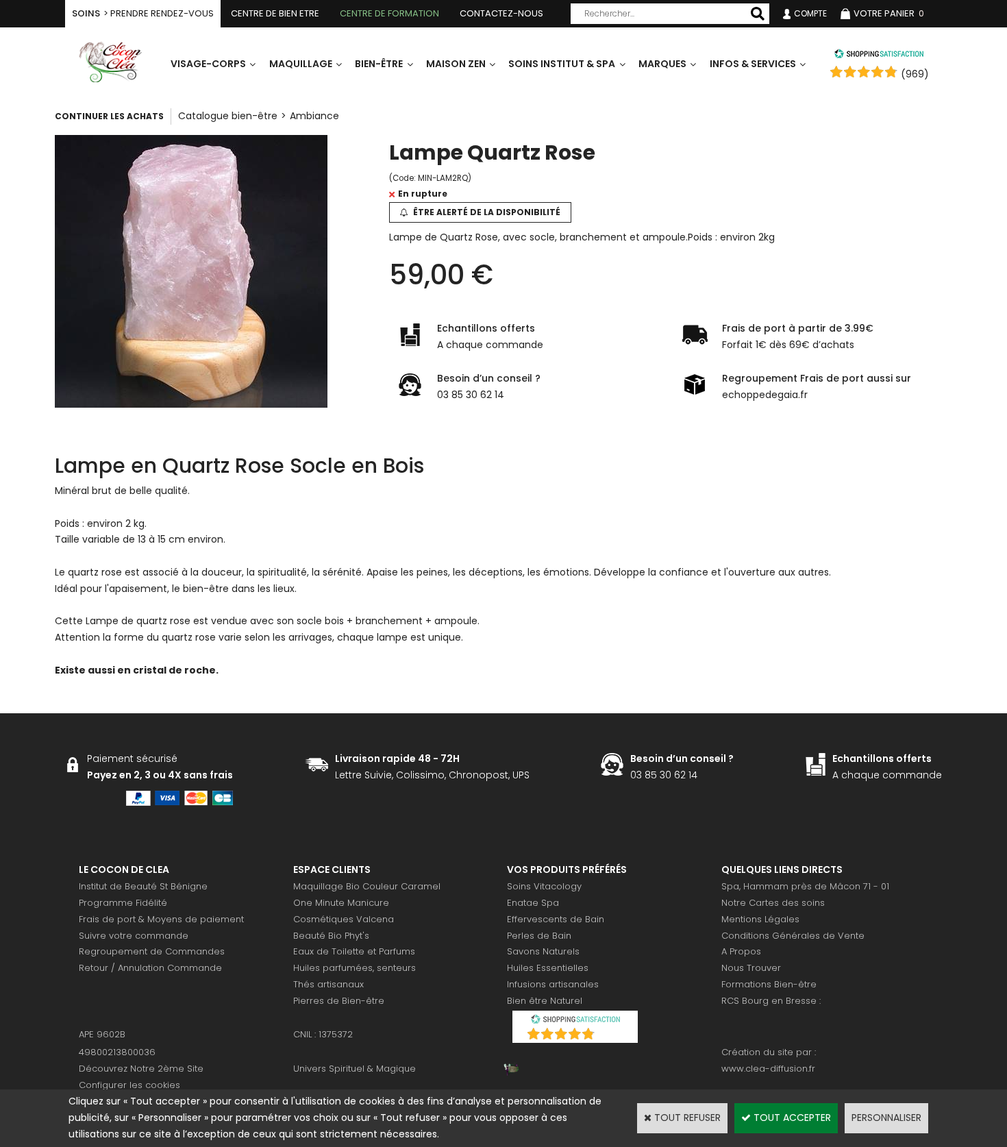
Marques (662, 64)
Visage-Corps (208, 64)
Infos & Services (753, 64)
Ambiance (314, 116)
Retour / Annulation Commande (150, 967)
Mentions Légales (760, 919)
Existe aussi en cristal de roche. (137, 670)
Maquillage (300, 64)
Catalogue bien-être (227, 116)
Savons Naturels (543, 951)
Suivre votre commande (133, 935)
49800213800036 (117, 1052)
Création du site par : (768, 1052)
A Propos (741, 951)
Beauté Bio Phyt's (331, 935)
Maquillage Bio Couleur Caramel (366, 886)
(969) (915, 74)
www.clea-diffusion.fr (768, 1068)
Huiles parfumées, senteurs (354, 967)
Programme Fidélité (123, 902)
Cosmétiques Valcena (343, 919)
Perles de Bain (539, 935)
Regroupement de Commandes (152, 951)
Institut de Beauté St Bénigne (143, 886)
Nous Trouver (751, 967)
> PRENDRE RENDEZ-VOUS (143, 13)
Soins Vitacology (544, 886)
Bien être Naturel (544, 1000)
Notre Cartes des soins (773, 902)
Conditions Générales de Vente (793, 935)
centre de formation (389, 13)
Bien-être (379, 64)
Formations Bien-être (769, 984)
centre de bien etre (275, 13)
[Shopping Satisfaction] (878, 55)
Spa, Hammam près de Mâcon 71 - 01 (805, 886)
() (610, 1035)
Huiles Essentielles (547, 967)
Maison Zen (456, 64)
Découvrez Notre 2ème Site (141, 1068)
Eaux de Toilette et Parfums (354, 951)
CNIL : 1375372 (323, 1034)
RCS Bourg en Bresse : (771, 1000)
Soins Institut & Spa (561, 64)
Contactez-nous (501, 13)
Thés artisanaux (328, 984)
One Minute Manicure (341, 902)
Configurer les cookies (129, 1085)
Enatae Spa (533, 902)
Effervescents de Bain (555, 919)
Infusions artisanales (553, 984)
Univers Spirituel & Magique (354, 1068)
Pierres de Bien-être (338, 1000)
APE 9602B (102, 1034)
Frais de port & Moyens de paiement (161, 919)
